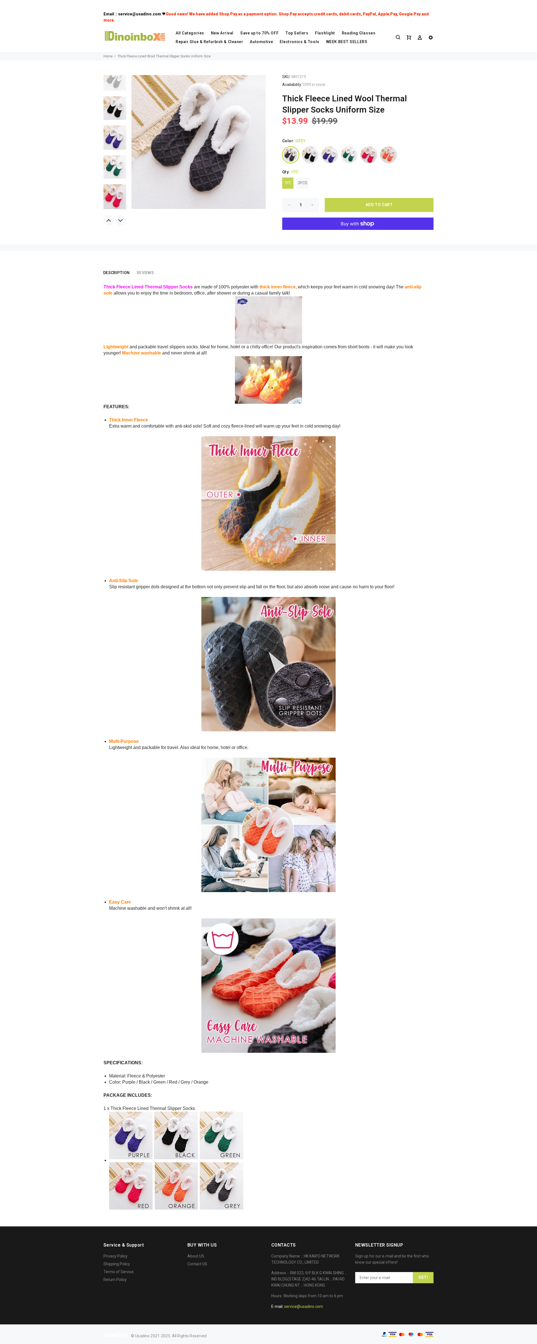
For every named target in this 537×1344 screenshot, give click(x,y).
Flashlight (325, 33)
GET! (423, 1277)
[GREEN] (349, 154)
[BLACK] (310, 154)
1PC (287, 183)
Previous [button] (108, 220)
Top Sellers (296, 33)
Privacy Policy (115, 1256)
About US (195, 1256)
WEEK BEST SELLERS (347, 41)
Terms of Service (118, 1272)
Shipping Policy (116, 1264)
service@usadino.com (303, 1306)
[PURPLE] (329, 154)
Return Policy (115, 1279)
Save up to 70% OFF (259, 33)
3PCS (302, 183)
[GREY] (290, 154)
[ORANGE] (388, 154)
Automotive (261, 41)
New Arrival (222, 33)
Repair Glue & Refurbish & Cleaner (209, 41)
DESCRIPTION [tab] (116, 272)
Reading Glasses (358, 33)
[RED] (369, 154)
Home (108, 56)
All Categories (190, 33)
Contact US (197, 1264)
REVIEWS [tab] (145, 272)
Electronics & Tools (299, 41)
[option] (114, 82)
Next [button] (120, 220)
